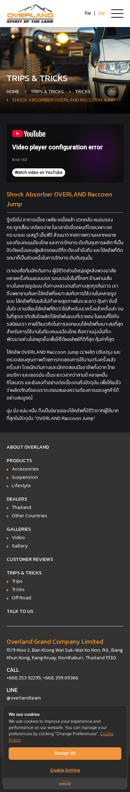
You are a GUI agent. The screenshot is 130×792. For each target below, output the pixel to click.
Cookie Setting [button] (65, 770)
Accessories (25, 469)
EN (101, 13)
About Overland (28, 447)
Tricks (82, 91)
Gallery (20, 545)
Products (19, 460)
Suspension (25, 477)
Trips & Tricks (47, 91)
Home (13, 91)
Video (18, 537)
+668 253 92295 (24, 677)
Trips (17, 581)
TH (87, 13)
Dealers (17, 499)
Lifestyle (21, 485)
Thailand (21, 507)
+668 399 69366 (60, 677)
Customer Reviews (30, 559)
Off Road (21, 597)
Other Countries (29, 515)
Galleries (19, 529)
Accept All (65, 753)
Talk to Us (20, 611)
